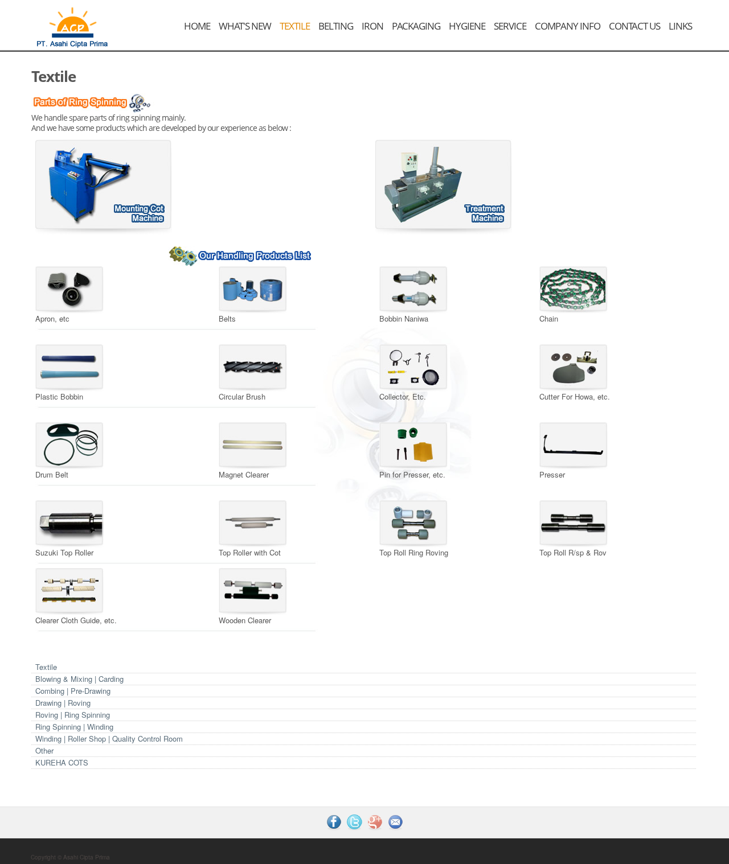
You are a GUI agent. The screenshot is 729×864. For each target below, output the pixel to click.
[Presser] (574, 444)
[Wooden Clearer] (254, 590)
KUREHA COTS (61, 762)
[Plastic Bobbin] (70, 366)
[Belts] (254, 288)
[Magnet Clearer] (254, 444)
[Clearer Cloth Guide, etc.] (70, 590)
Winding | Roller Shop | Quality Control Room (109, 738)
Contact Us (634, 25)
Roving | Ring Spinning (72, 714)
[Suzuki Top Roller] (70, 522)
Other (44, 750)
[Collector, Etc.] (414, 366)
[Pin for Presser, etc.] (414, 444)
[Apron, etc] (70, 288)
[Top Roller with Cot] (254, 522)
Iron (372, 25)
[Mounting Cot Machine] (103, 185)
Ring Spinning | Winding (74, 726)
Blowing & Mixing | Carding (79, 678)
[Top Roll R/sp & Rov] (574, 522)
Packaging (416, 25)
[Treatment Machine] (443, 185)
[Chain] (574, 288)
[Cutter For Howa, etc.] (574, 366)
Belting (335, 25)
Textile (295, 25)
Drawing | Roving (63, 702)
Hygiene (467, 25)
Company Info (567, 25)
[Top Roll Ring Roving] (414, 522)
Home (197, 25)
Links (680, 25)
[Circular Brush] (254, 366)
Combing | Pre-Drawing (72, 690)
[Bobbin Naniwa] (414, 288)
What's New (245, 25)
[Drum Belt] (70, 444)
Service (510, 25)
